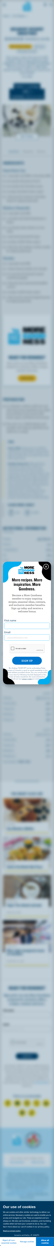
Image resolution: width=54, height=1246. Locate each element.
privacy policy (27, 679)
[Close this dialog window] (46, 566)
